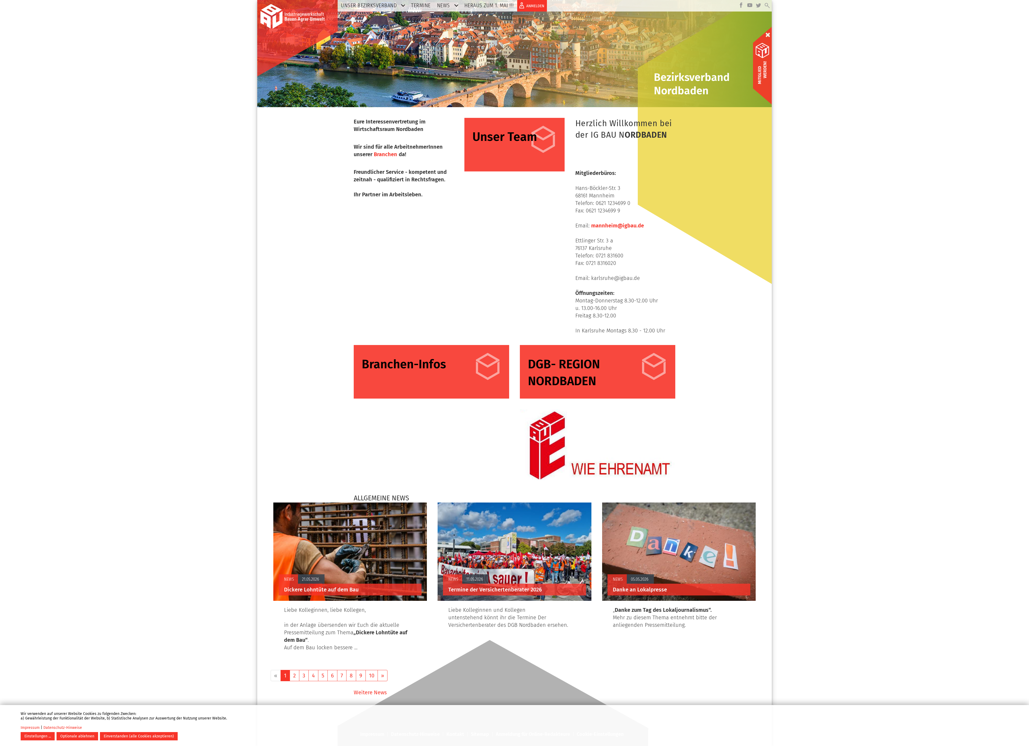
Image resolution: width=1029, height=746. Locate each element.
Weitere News (370, 692)
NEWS (443, 5)
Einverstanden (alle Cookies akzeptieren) (139, 736)
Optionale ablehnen (77, 736)
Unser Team (504, 137)
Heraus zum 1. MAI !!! (489, 5)
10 (371, 675)
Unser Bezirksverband (369, 5)
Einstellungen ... (37, 736)
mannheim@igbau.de (617, 225)
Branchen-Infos (404, 364)
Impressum (30, 727)
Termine (421, 5)
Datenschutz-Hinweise (62, 727)
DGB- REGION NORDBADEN (564, 372)
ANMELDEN (535, 5)
